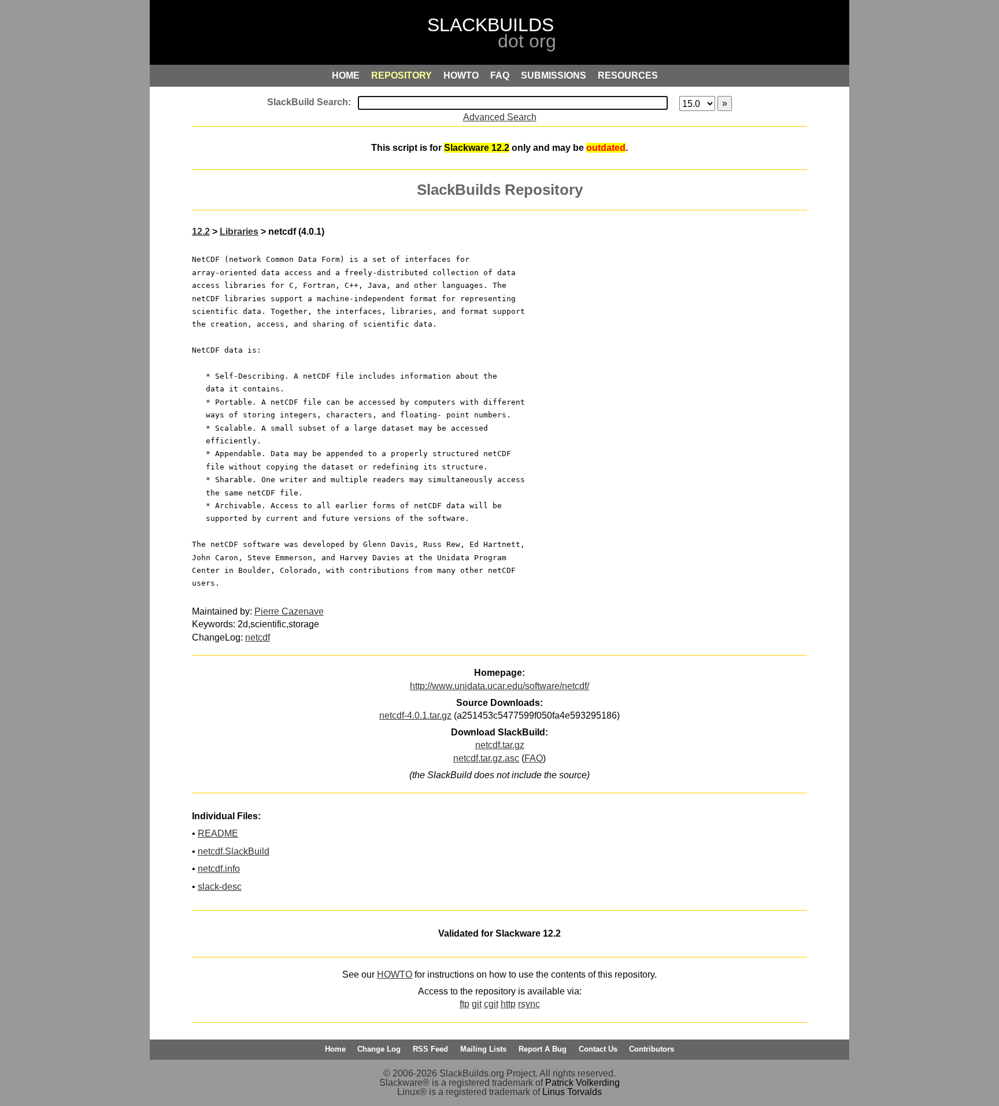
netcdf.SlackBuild (233, 851)
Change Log (379, 1049)
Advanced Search (499, 117)
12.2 (201, 231)
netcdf (257, 637)
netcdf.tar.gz (499, 745)
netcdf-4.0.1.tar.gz (415, 715)
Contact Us (598, 1049)
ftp (464, 1004)
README (218, 833)
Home (335, 1049)
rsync (529, 1004)
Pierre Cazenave (289, 611)
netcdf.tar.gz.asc (486, 758)
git (477, 1004)
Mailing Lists (483, 1049)
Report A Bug (543, 1049)
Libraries (239, 231)
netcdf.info (219, 869)
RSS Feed (430, 1049)
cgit (491, 1004)
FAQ (533, 758)
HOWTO (394, 974)
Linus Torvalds (572, 1092)
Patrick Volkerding (582, 1082)
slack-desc (220, 887)
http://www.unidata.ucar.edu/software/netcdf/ (499, 686)
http (508, 1004)
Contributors (651, 1049)
